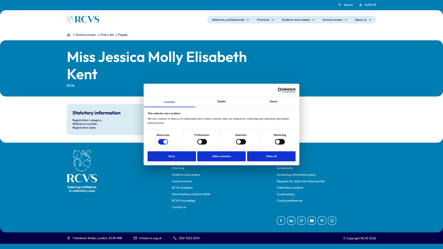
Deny (172, 156)
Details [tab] (221, 101)
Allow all (271, 156)
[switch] (202, 142)
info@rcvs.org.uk (150, 238)
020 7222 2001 (189, 238)
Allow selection (221, 156)
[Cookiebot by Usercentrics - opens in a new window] (280, 90)
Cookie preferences (290, 200)
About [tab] (273, 101)
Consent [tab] (169, 101)
